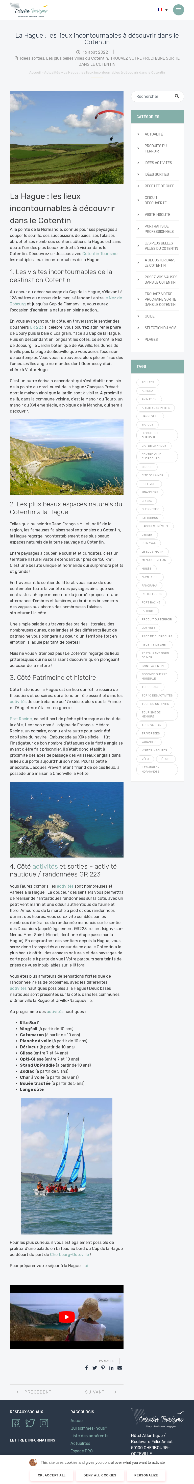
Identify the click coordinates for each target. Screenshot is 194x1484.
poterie (148, 611)
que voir (148, 627)
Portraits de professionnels (159, 229)
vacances (149, 742)
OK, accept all (52, 1475)
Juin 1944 (149, 543)
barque (147, 424)
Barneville (150, 416)
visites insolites (154, 750)
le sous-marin (152, 551)
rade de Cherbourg (157, 636)
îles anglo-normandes (150, 769)
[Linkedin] (111, 1368)
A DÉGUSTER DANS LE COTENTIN (160, 263)
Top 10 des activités (157, 695)
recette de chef (154, 644)
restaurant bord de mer (155, 655)
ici (85, 1265)
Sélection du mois (161, 328)
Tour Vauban (151, 725)
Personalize (146, 1475)
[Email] (120, 1368)
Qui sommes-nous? (88, 1428)
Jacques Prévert (155, 526)
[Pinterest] (103, 1368)
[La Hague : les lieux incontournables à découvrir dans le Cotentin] (67, 137)
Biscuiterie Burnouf (150, 435)
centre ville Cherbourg (151, 456)
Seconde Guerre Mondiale (154, 676)
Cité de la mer (152, 475)
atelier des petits (155, 408)
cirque (147, 467)
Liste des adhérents (89, 1435)
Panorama (149, 585)
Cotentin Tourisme (29, 10)
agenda (147, 391)
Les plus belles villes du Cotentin (77, 58)
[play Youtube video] (67, 1317)
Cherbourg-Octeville (69, 1254)
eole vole (149, 484)
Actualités (52, 72)
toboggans (150, 687)
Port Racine (21, 718)
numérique (150, 577)
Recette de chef (159, 186)
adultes (148, 382)
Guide (150, 316)
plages (151, 340)
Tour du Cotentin (155, 704)
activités (18, 701)
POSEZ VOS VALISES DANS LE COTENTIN (161, 280)
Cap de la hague (154, 445)
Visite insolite (157, 215)
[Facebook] (86, 1368)
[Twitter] (95, 1368)
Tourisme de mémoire (151, 714)
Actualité (154, 134)
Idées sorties (32, 58)
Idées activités (158, 163)
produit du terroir (157, 619)
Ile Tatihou (150, 518)
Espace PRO (81, 1451)
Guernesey (150, 509)
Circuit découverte (156, 200)
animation (149, 399)
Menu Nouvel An (154, 560)
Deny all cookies (100, 1475)
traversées (151, 733)
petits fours (151, 594)
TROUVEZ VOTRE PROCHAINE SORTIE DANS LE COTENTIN (160, 299)
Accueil (35, 72)
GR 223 (36, 327)
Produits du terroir (156, 148)
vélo (145, 759)
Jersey (147, 534)
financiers (150, 492)
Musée (146, 568)
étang (166, 759)
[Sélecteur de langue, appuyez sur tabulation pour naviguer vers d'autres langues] (162, 10)
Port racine (151, 602)
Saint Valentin (153, 666)
